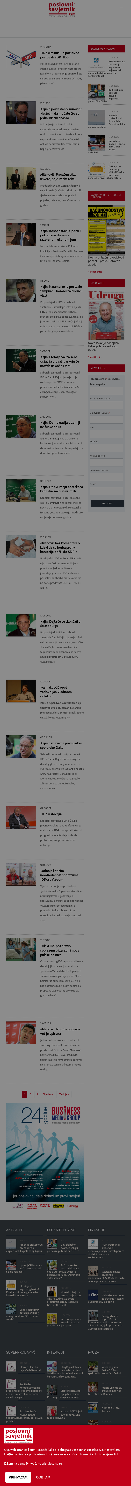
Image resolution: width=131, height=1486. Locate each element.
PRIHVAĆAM (18, 1477)
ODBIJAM (43, 1477)
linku (117, 1454)
